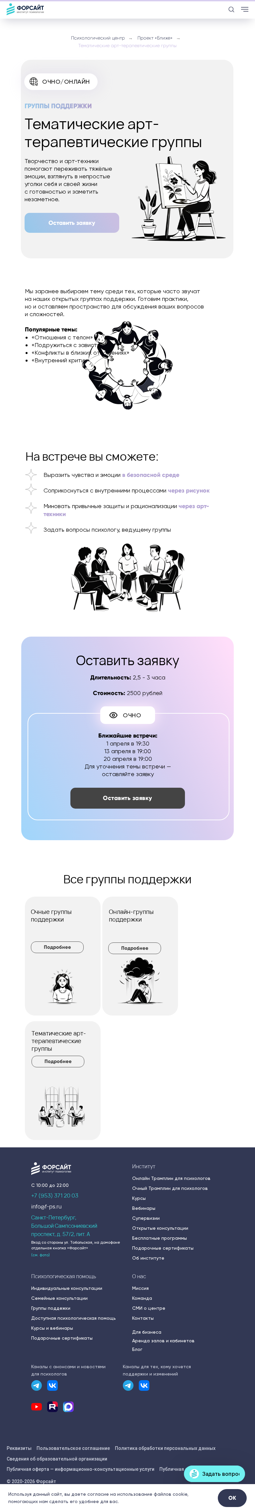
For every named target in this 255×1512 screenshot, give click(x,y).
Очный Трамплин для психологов (170, 1188)
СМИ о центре (148, 1308)
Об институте (148, 1258)
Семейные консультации (59, 1298)
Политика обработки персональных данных (165, 1448)
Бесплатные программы (159, 1238)
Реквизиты (19, 1448)
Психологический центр (98, 38)
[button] (231, 9)
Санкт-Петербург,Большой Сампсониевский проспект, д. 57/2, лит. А (64, 1226)
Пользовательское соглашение (73, 1448)
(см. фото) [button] (40, 1255)
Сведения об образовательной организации (57, 1459)
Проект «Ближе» (155, 38)
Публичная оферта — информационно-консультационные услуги (80, 1469)
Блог (137, 1349)
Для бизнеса (146, 1332)
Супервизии (146, 1218)
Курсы (139, 1198)
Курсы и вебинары (52, 1328)
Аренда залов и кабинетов (163, 1340)
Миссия (140, 1288)
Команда (142, 1298)
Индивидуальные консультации (66, 1288)
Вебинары (143, 1208)
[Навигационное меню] (244, 9)
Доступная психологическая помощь (73, 1318)
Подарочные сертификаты (163, 1248)
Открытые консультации (160, 1228)
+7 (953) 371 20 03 (54, 1195)
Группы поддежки (50, 1308)
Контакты (143, 1318)
